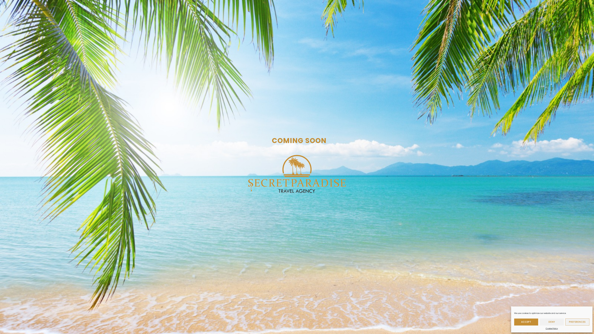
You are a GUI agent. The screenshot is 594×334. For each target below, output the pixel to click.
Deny (552, 321)
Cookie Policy (552, 328)
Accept (526, 321)
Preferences (577, 321)
